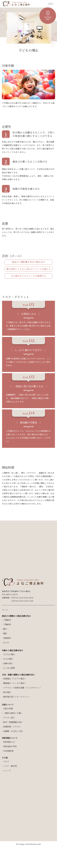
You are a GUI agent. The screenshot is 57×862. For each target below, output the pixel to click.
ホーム (5, 609)
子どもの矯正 (9, 654)
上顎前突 (7, 619)
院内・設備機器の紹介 (13, 722)
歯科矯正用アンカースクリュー (16, 696)
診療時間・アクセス (12, 726)
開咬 (5, 633)
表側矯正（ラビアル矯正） (14, 678)
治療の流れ (8, 663)
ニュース (7, 770)
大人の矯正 (8, 658)
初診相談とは (9, 741)
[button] (51, 4)
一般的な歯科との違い (13, 713)
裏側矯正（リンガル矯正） (14, 683)
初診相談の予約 (10, 746)
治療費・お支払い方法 (13, 731)
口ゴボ (6, 642)
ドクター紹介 (9, 717)
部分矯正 (7, 692)
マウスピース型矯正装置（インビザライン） (22, 687)
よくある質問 (9, 667)
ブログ (6, 761)
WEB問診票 (8, 750)
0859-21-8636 (12, 594)
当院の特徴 (8, 708)
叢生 (5, 629)
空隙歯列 (7, 638)
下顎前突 (7, 624)
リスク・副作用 (10, 766)
